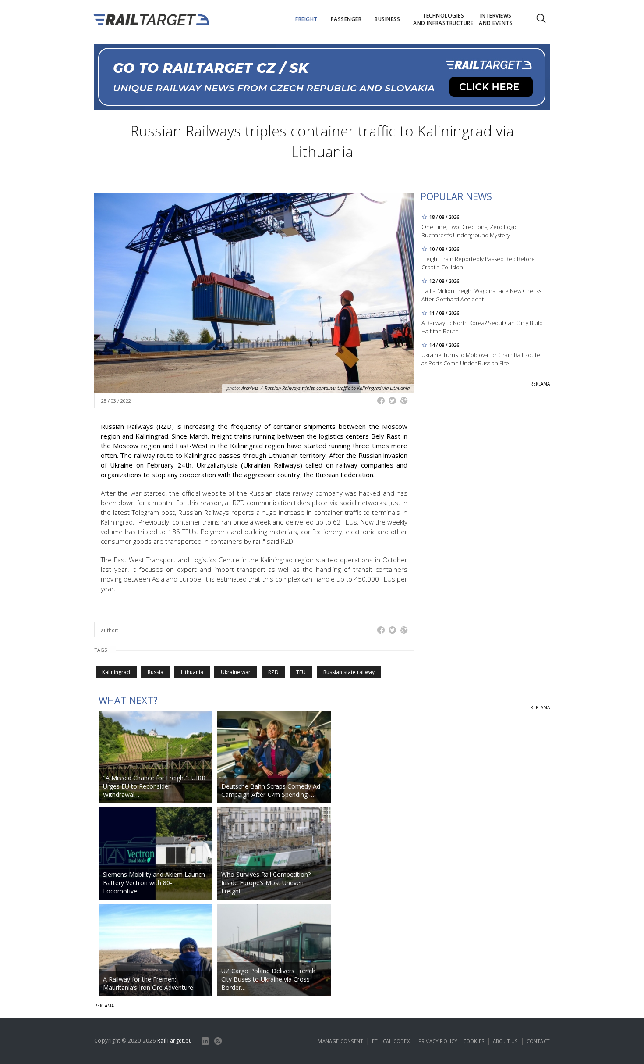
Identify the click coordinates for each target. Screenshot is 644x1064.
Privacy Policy (438, 1041)
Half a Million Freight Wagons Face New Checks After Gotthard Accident (481, 295)
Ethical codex (391, 1041)
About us (505, 1041)
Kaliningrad (116, 672)
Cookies (473, 1041)
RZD (273, 672)
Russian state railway (349, 672)
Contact (538, 1041)
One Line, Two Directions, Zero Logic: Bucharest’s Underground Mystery (470, 231)
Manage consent (340, 1041)
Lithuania (192, 672)
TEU (301, 672)
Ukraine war (236, 672)
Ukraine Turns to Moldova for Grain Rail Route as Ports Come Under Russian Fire (480, 359)
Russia (155, 672)
